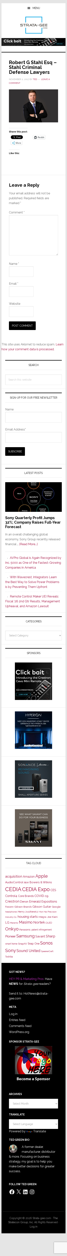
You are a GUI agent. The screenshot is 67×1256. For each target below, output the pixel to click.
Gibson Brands (23, 906)
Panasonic (25, 929)
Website (14, 303)
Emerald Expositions (43, 901)
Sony (10, 950)
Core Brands (26, 895)
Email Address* (15, 429)
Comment (17, 212)
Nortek (39, 922)
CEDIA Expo (36, 889)
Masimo (26, 922)
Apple (41, 876)
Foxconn (9, 907)
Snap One (33, 943)
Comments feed (20, 1026)
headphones (11, 912)
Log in (13, 1014)
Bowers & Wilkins (41, 882)
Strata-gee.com (33, 25)
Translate (39, 1131)
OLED (49, 922)
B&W (26, 882)
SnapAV (22, 943)
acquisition (13, 876)
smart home (11, 943)
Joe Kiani (52, 916)
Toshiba (9, 956)
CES (53, 890)
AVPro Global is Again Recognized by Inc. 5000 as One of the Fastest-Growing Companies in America (33, 562)
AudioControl (14, 882)
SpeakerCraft (47, 951)
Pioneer (10, 936)
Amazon (29, 876)
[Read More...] (28, 544)
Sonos (46, 943)
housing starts (28, 916)
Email (13, 283)
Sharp (50, 936)
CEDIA (13, 889)
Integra (42, 916)
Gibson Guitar (41, 906)
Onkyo (12, 929)
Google (56, 906)
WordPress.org (19, 1032)
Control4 (11, 896)
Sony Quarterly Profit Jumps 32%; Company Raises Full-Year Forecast (33, 522)
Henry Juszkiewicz (28, 911)
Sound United (28, 950)
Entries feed (17, 1020)
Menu (36, 8)
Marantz (14, 922)
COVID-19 (41, 896)
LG (7, 922)
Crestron (12, 901)
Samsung (25, 935)
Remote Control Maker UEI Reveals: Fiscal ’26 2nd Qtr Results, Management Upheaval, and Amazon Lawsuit (32, 601)
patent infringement (41, 929)
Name (14, 264)
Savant (40, 936)
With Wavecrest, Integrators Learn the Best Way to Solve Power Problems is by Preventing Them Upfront (32, 582)
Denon (24, 901)
